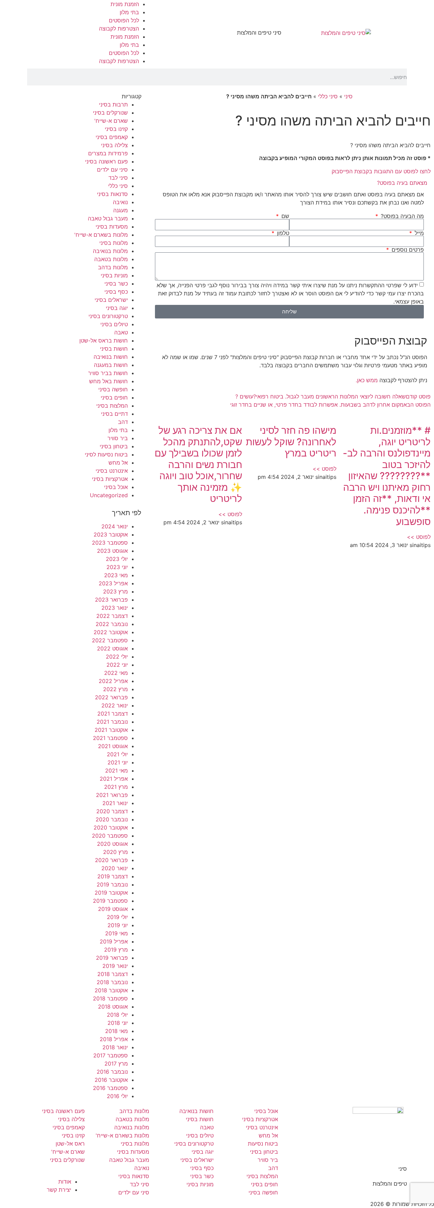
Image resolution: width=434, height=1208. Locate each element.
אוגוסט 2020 (112, 843)
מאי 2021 (116, 770)
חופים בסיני (114, 397)
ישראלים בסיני (111, 299)
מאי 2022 (116, 672)
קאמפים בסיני (112, 137)
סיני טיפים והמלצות (259, 32)
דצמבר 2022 (112, 615)
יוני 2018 (117, 1022)
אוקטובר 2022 (111, 632)
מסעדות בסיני (112, 226)
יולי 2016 (117, 1096)
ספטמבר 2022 (110, 640)
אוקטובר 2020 (111, 827)
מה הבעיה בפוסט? (401, 216)
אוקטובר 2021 (111, 729)
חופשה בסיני (113, 389)
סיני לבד (118, 177)
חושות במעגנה (111, 365)
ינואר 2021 (115, 803)
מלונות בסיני (113, 242)
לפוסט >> (419, 536)
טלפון (282, 233)
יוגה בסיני (117, 308)
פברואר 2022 (111, 697)
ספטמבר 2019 (110, 900)
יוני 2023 (117, 567)
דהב (123, 421)
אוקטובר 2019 (111, 892)
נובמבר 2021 (112, 721)
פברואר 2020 (111, 860)
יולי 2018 (117, 1014)
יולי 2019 (117, 917)
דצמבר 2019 (112, 876)
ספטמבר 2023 (110, 542)
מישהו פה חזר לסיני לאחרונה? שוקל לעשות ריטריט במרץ (291, 442)
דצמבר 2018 (112, 974)
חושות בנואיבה (111, 356)
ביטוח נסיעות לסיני (106, 454)
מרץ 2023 (115, 591)
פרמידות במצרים (108, 153)
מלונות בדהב (113, 267)
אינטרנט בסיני (112, 470)
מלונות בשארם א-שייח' (101, 234)
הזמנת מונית (125, 4)
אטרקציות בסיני (110, 478)
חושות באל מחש (108, 381)
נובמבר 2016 (112, 1071)
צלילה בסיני (114, 145)
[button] (289, 183)
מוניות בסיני (114, 275)
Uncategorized (109, 495)
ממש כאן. (367, 380)
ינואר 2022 (114, 705)
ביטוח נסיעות (263, 1143)
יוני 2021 (117, 762)
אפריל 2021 (114, 778)
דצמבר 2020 (112, 811)
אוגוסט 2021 (113, 746)
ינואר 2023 (114, 607)
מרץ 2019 (116, 949)
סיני (348, 96)
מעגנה (120, 210)
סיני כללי (328, 96)
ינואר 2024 (114, 526)
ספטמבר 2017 (110, 1055)
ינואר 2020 (114, 868)
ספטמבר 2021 (110, 738)
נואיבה (120, 202)
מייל (418, 233)
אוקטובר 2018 (111, 990)
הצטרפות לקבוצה (119, 28)
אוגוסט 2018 (113, 1006)
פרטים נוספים (407, 249)
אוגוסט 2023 (112, 550)
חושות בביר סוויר (108, 373)
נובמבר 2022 (112, 624)
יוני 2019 (117, 925)
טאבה (121, 332)
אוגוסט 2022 (112, 648)
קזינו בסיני (116, 128)
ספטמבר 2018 (110, 998)
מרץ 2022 (115, 689)
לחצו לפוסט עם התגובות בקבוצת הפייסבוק (381, 171)
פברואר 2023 (111, 599)
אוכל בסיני (116, 487)
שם (284, 216)
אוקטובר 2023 (111, 534)
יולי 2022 (117, 656)
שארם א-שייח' (111, 120)
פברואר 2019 (112, 957)
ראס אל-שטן (70, 1143)
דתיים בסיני (114, 413)
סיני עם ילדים (112, 169)
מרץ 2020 (115, 852)
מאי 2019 (116, 933)
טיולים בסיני (114, 324)
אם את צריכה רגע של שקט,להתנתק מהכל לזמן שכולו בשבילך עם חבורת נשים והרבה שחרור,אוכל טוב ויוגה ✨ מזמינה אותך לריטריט (198, 465)
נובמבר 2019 (112, 884)
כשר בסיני (116, 283)
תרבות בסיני (113, 104)
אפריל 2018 (114, 1039)
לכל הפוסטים (124, 20)
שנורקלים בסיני (110, 112)
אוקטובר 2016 (111, 1079)
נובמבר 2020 (112, 819)
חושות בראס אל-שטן (103, 340)
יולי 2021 (117, 754)
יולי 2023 (117, 559)
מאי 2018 (116, 1031)
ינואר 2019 (115, 965)
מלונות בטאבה (111, 259)
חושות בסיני (114, 348)
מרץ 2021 (116, 786)
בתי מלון (129, 12)
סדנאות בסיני (112, 194)
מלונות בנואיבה (110, 251)
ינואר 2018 (115, 1047)
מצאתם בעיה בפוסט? (402, 182)
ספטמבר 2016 (110, 1088)
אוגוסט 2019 (113, 908)
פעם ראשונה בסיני (106, 161)
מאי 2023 (116, 575)
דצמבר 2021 (112, 713)
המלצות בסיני (112, 405)
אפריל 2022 (113, 681)
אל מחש (118, 462)
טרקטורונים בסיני (108, 316)
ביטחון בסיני (114, 446)
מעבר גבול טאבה (108, 218)
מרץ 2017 (116, 1063)
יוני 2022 (117, 664)
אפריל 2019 (114, 941)
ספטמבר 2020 (110, 835)
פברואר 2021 (112, 795)
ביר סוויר (117, 438)
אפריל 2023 (113, 583)
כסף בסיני (116, 291)
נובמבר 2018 (112, 982)
